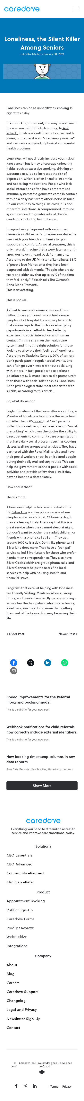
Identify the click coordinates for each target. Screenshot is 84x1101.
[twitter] (25, 1086)
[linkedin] (34, 1086)
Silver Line (19, 512)
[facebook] (16, 1086)
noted (38, 421)
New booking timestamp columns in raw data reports (40, 759)
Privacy (66, 1086)
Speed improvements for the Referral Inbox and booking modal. (38, 699)
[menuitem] (43, 855)
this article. (45, 391)
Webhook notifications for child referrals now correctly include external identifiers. (41, 729)
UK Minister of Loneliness (49, 259)
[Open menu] (76, 9)
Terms (54, 1086)
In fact (29, 370)
